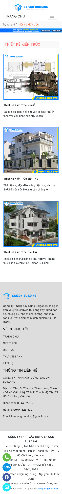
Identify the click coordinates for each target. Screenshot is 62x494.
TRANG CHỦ (15, 16)
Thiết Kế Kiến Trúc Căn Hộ (20, 252)
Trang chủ (8, 24)
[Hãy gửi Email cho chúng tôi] (4, 487)
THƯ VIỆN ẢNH (12, 356)
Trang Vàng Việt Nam (47, 488)
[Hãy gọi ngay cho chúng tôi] (4, 457)
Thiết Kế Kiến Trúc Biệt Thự (20, 178)
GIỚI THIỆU (10, 343)
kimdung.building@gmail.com (29, 416)
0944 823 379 (26, 403)
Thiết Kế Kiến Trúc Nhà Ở (19, 105)
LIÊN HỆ (8, 363)
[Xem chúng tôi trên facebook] (4, 477)
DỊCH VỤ (8, 349)
